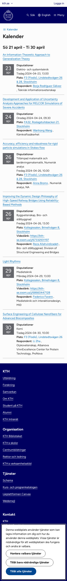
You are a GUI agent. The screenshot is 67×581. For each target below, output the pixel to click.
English (46, 15)
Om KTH (8, 398)
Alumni (7, 412)
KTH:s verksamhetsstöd (17, 463)
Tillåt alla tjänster (21, 571)
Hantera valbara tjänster (25, 553)
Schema (8, 480)
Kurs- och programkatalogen (20, 487)
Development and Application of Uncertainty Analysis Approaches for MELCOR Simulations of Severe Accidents (32, 103)
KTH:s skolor (10, 443)
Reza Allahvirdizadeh (45, 244)
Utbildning (9, 378)
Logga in (59, 3)
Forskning (9, 385)
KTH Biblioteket (12, 436)
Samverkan (9, 391)
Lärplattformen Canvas (17, 494)
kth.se (5, 3)
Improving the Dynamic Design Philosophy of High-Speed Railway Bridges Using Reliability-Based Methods (31, 200)
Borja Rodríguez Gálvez (47, 86)
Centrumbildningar (14, 449)
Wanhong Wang (42, 130)
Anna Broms (40, 183)
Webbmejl (9, 501)
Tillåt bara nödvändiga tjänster (29, 562)
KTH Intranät (10, 419)
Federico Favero (43, 296)
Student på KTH (12, 405)
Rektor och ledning (14, 456)
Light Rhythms (11, 261)
